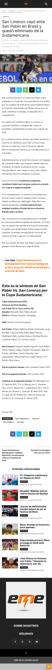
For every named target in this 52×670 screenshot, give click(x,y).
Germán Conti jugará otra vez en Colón (40, 451)
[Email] (32, 90)
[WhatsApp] (25, 90)
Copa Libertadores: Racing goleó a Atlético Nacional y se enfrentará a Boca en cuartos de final (13, 455)
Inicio (4, 11)
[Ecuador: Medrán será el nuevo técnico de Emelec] (10, 496)
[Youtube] (36, 642)
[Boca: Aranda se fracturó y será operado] (10, 529)
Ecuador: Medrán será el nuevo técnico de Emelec (34, 492)
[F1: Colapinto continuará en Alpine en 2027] (10, 480)
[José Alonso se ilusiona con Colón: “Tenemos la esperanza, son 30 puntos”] (10, 563)
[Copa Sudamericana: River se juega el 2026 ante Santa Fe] (10, 545)
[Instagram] (22, 642)
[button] (6, 4)
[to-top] (48, 665)
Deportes (12, 11)
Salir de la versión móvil (26, 660)
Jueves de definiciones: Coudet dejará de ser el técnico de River (33, 509)
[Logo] (26, 617)
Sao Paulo (20, 422)
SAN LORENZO (8, 422)
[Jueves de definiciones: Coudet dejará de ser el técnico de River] (10, 511)
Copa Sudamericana (22, 419)
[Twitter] (19, 90)
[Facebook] (12, 90)
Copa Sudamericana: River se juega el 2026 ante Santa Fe (35, 543)
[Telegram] (38, 90)
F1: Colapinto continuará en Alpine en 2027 (33, 476)
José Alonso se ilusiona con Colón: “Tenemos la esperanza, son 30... (33, 561)
